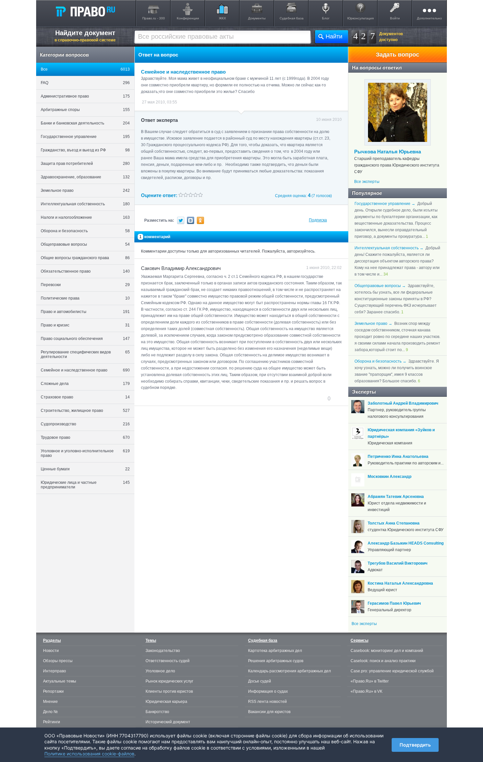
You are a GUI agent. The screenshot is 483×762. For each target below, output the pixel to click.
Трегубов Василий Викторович (397, 563)
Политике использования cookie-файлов (89, 753)
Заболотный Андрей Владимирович (403, 403)
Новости (51, 650)
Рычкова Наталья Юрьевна (387, 151)
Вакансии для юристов (269, 711)
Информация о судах (268, 691)
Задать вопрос (397, 54)
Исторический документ (168, 722)
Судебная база (292, 18)
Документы (256, 18)
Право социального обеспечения (85, 338)
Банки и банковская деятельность (85, 123)
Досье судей (259, 681)
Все (85, 69)
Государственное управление (85, 136)
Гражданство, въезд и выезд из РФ (85, 150)
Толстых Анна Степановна (394, 523)
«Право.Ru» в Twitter (370, 681)
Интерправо (54, 671)
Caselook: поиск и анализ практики (383, 661)
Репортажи (53, 691)
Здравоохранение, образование (85, 177)
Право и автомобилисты (85, 311)
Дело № (50, 711)
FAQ (85, 82)
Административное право (85, 96)
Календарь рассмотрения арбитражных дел (289, 671)
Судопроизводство (85, 424)
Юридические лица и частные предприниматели (85, 484)
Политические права (85, 298)
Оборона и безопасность (85, 231)
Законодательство (163, 650)
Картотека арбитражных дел (275, 650)
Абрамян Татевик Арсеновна (396, 496)
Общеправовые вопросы (85, 244)
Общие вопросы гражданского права (85, 258)
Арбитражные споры (85, 109)
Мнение (50, 701)
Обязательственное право (85, 271)
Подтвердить (415, 745)
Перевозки (85, 284)
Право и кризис (85, 325)
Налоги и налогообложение (85, 217)
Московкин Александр (389, 476)
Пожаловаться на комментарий (173, 398)
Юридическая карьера (166, 701)
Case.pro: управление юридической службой (392, 671)
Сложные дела (85, 383)
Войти (395, 18)
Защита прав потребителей (85, 163)
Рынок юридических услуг (169, 681)
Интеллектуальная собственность (85, 204)
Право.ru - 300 (153, 18)
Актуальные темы (59, 681)
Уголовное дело (160, 671)
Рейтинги (51, 722)
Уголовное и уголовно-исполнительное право (85, 453)
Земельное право (85, 190)
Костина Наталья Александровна (400, 583)
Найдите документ (85, 35)
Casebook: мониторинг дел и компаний (387, 650)
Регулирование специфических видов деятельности (85, 354)
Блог (326, 18)
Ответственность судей (168, 661)
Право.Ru (85, 11)
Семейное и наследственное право (85, 370)
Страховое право (85, 397)
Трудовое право (85, 437)
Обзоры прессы (58, 661)
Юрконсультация (360, 18)
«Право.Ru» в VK (366, 691)
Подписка (318, 220)
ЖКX (222, 18)
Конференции (188, 18)
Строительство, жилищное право (85, 410)
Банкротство (157, 711)
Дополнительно (429, 18)
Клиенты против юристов (169, 691)
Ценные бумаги (85, 469)
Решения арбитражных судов (275, 661)
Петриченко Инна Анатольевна (398, 456)
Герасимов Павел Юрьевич (394, 603)
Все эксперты (367, 181)
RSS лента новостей (267, 701)
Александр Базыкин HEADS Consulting (406, 543)
